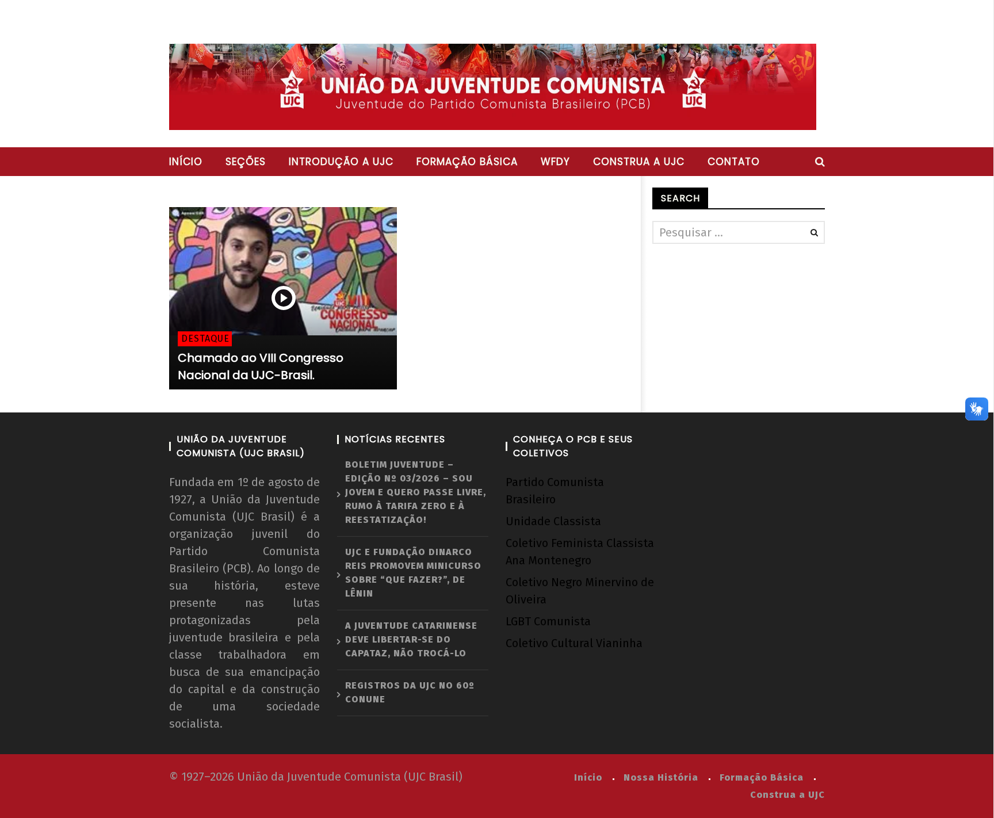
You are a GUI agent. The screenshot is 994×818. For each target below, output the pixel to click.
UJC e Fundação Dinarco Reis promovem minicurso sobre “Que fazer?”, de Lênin (413, 572)
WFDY (555, 162)
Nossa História (661, 777)
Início (185, 162)
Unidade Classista (553, 521)
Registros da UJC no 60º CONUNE (410, 692)
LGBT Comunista (548, 621)
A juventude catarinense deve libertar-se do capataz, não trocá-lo (411, 639)
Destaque (205, 338)
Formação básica (467, 162)
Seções (245, 162)
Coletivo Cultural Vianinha (574, 643)
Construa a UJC (639, 162)
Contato (734, 162)
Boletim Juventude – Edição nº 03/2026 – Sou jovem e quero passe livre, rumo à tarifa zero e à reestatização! (415, 492)
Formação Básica (762, 777)
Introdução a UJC (341, 162)
